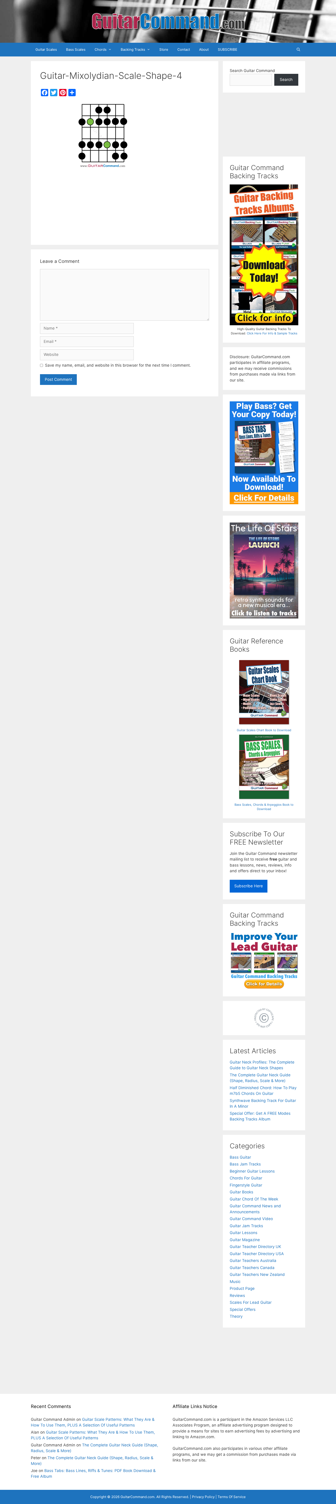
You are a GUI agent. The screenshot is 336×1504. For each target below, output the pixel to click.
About (204, 49)
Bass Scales (75, 49)
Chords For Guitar (246, 1178)
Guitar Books (241, 1192)
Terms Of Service (232, 1497)
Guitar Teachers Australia (253, 1260)
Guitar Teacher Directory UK (255, 1246)
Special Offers (243, 1309)
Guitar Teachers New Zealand (257, 1274)
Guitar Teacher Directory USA (257, 1253)
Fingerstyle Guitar (246, 1185)
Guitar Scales (46, 49)
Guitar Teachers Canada (252, 1267)
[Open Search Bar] (298, 49)
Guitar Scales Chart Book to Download (264, 730)
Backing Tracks (133, 49)
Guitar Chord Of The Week (254, 1199)
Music (235, 1281)
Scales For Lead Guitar (251, 1302)
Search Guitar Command (252, 70)
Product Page (242, 1288)
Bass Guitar (240, 1157)
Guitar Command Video (251, 1218)
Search (286, 79)
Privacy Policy (203, 1497)
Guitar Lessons (243, 1232)
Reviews (237, 1295)
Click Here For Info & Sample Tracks (272, 333)
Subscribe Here (248, 886)
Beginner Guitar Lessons (252, 1171)
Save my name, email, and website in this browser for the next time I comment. (118, 365)
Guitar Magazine (245, 1239)
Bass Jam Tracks (245, 1164)
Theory (236, 1316)
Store (163, 49)
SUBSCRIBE (227, 49)
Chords (101, 49)
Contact (183, 49)
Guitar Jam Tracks (246, 1226)
